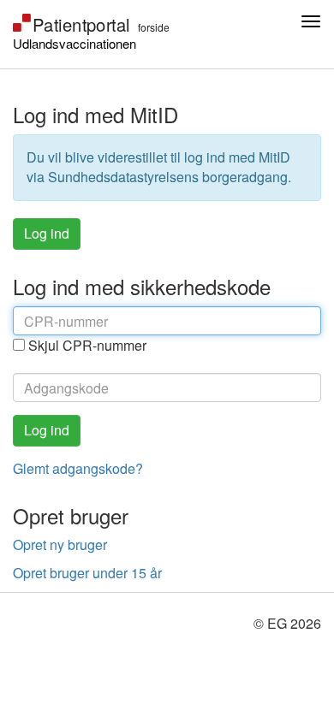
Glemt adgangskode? (78, 468)
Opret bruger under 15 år (87, 573)
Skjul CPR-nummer (87, 345)
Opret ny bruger (60, 544)
